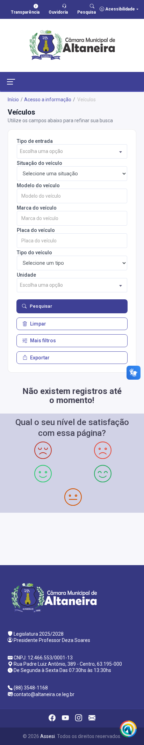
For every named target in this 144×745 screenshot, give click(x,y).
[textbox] (72, 151)
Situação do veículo (39, 163)
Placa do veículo (36, 230)
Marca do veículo (37, 208)
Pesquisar (41, 306)
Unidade (26, 275)
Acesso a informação (47, 99)
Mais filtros (43, 340)
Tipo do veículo (34, 252)
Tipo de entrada (35, 141)
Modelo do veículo (38, 185)
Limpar (38, 324)
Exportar (40, 357)
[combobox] (72, 151)
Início (13, 99)
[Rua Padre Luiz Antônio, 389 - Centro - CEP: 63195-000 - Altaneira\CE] (72, 538)
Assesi (47, 736)
